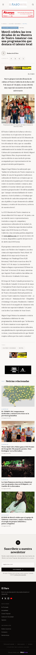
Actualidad (4, 610)
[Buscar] (33, 4)
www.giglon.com (10, 236)
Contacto (4, 632)
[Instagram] (8, 598)
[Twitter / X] (15, 58)
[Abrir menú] (3, 4)
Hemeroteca (5, 635)
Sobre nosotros (6, 629)
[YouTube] (11, 598)
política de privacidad (20, 575)
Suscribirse (17, 569)
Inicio (5, 23)
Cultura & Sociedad (7, 617)
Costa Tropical (5, 613)
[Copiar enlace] (23, 58)
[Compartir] (19, 58)
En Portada (4, 607)
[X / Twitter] (5, 598)
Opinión (3, 620)
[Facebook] (11, 58)
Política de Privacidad (9, 644)
